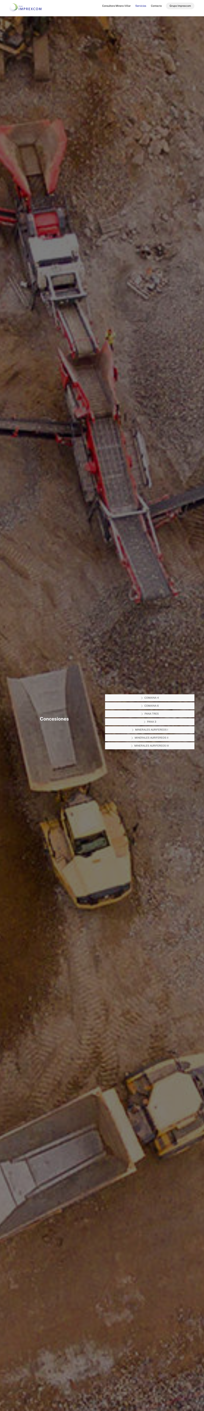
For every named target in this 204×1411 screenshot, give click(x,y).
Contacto (156, 5)
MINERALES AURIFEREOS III (151, 745)
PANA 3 (151, 721)
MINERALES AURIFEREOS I (151, 729)
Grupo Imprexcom (180, 5)
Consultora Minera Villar (116, 5)
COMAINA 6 (151, 705)
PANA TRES (152, 713)
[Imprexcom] (25, 10)
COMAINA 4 (151, 697)
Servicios (140, 5)
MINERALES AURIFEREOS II (151, 737)
